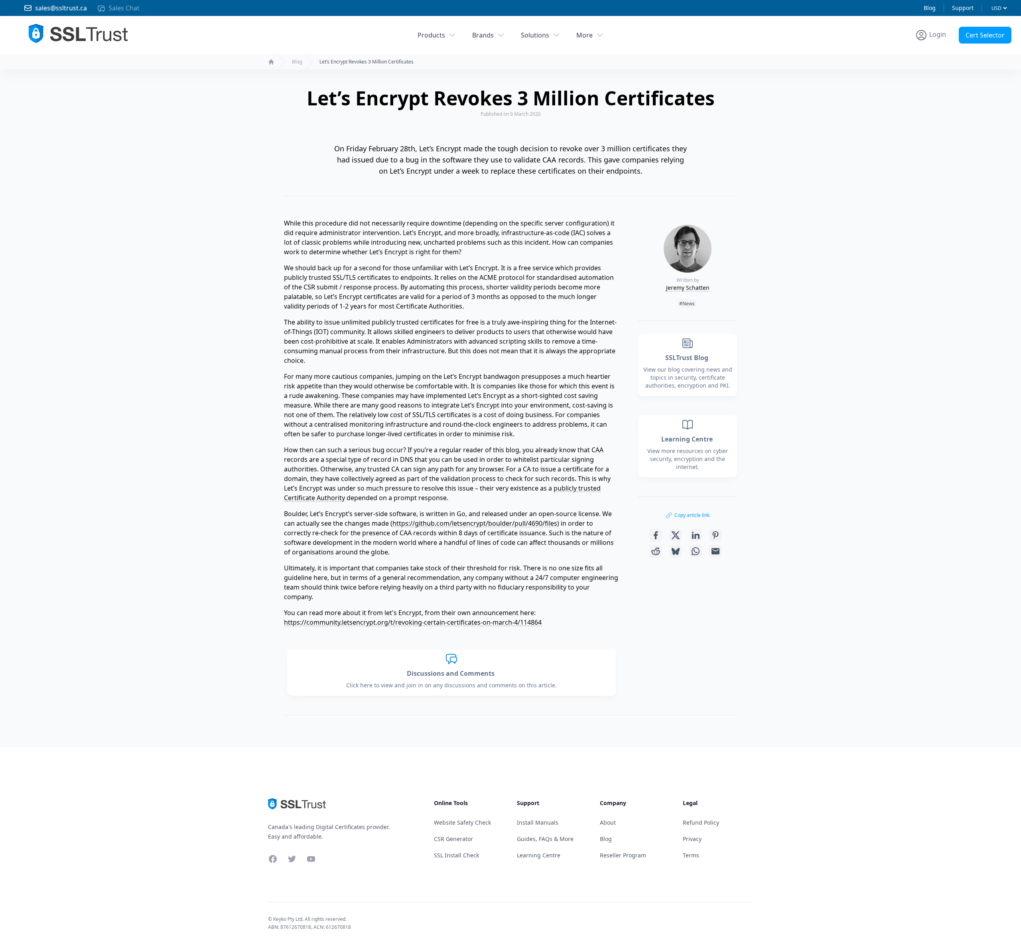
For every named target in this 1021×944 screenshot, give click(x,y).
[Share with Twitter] (675, 535)
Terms (691, 855)
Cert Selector (985, 35)
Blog (930, 8)
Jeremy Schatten (688, 287)
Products (431, 35)
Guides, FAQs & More (545, 839)
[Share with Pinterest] (715, 535)
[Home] (271, 62)
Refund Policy (701, 822)
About (608, 822)
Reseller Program (623, 855)
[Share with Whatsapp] (695, 551)
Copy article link (692, 515)
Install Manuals (537, 822)
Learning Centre (687, 439)
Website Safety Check (462, 822)
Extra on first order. (959, 53)
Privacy (692, 839)
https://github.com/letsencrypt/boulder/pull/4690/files (474, 523)
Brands (483, 35)
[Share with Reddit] (655, 551)
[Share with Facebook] (655, 535)
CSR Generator (453, 839)
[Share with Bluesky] (675, 551)
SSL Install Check (456, 855)
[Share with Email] (715, 551)
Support (963, 8)
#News (687, 303)
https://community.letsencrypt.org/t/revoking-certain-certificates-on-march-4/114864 (413, 622)
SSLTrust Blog (687, 357)
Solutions (535, 35)
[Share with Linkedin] (695, 535)
